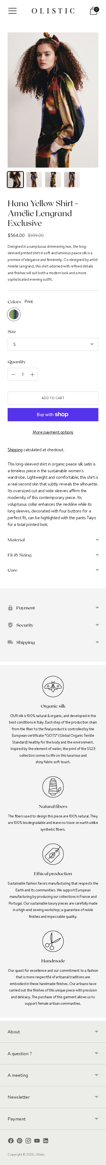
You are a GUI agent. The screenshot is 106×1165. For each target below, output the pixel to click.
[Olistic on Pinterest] (19, 1141)
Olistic (40, 1154)
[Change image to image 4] (72, 179)
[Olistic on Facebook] (11, 1141)
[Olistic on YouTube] (37, 1141)
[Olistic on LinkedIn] (45, 1141)
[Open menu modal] (12, 10)
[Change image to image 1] (15, 179)
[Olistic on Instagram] (28, 1141)
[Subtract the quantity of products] (32, 374)
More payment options (53, 432)
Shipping (15, 450)
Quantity (17, 361)
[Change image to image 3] (53, 179)
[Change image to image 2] (34, 179)
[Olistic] (53, 10)
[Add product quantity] (13, 374)
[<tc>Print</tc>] (13, 314)
